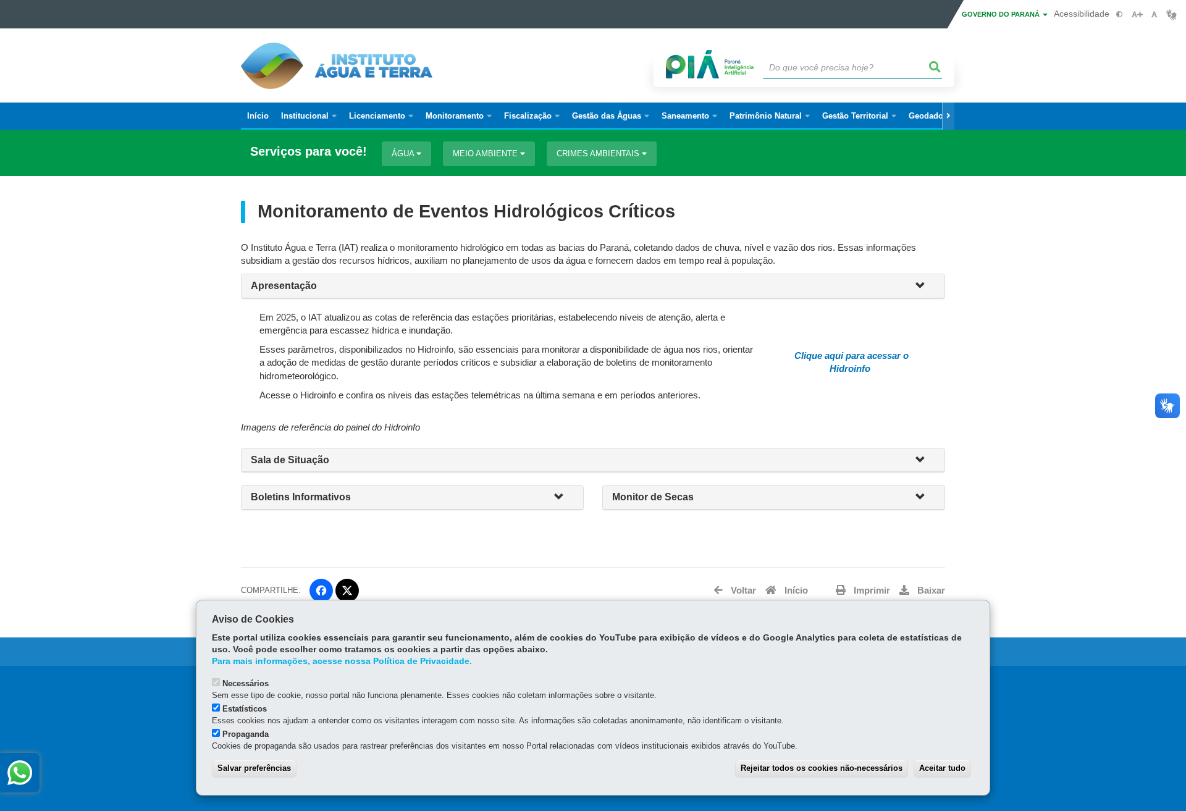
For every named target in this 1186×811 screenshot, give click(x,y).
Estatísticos (244, 708)
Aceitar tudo (942, 768)
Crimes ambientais (599, 153)
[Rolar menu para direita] (948, 116)
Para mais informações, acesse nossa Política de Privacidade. (342, 661)
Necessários (245, 683)
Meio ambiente (486, 153)
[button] (925, 286)
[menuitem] (309, 116)
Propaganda (245, 734)
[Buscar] (935, 67)
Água (404, 153)
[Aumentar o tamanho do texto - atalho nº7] (1137, 14)
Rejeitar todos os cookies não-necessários (821, 768)
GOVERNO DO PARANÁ (1001, 14)
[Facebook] (321, 590)
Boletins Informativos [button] (301, 497)
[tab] (593, 286)
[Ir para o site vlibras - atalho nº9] (1171, 14)
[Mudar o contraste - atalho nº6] (1119, 14)
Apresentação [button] (284, 285)
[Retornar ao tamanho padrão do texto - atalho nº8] (1154, 14)
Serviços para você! (308, 151)
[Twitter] (347, 590)
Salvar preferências (254, 768)
